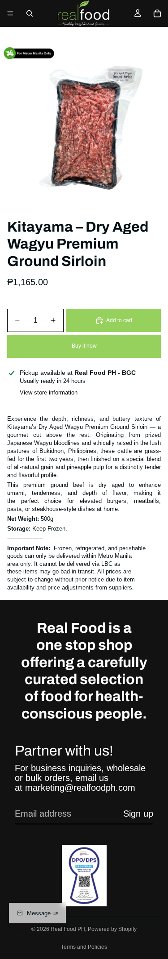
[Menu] (10, 13)
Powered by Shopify (112, 929)
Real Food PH (68, 929)
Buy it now (84, 346)
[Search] (29, 13)
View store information (49, 392)
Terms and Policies (84, 947)
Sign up (138, 813)
